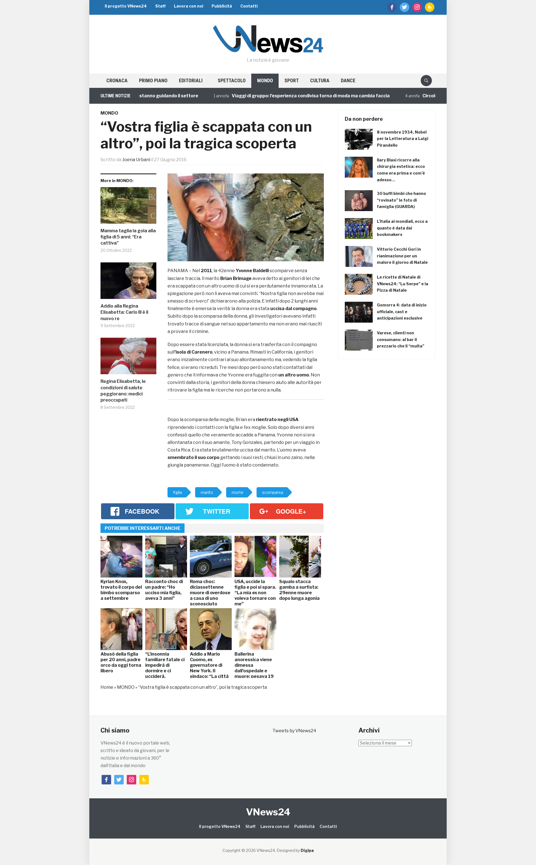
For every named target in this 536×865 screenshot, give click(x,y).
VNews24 (268, 812)
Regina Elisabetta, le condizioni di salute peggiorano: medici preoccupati (123, 391)
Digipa (307, 850)
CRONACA (117, 80)
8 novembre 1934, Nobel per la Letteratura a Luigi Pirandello (402, 139)
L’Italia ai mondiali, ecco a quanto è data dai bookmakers (402, 228)
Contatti (249, 6)
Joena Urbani (136, 159)
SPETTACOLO (232, 80)
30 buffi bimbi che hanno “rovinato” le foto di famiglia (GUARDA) (401, 200)
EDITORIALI (191, 80)
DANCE (348, 80)
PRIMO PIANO (153, 80)
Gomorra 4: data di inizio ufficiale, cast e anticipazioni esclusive (402, 312)
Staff (160, 6)
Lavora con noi (188, 6)
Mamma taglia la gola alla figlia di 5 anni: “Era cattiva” (128, 237)
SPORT (291, 80)
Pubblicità (222, 6)
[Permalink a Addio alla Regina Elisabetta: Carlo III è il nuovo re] (128, 282)
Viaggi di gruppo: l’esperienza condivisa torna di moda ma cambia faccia (289, 95)
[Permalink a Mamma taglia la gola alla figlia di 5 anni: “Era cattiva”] (128, 207)
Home (106, 687)
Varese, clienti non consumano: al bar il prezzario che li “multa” (400, 339)
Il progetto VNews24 (126, 6)
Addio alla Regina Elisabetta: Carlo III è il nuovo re (124, 312)
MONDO (265, 80)
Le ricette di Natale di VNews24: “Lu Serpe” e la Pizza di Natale (402, 284)
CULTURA (319, 80)
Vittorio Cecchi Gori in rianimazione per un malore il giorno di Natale (402, 256)
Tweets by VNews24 (294, 730)
